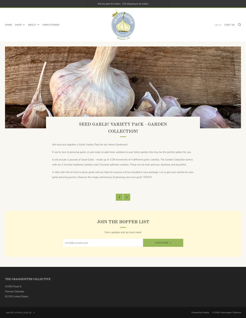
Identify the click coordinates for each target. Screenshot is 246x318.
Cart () (229, 24)
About (32, 24)
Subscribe (161, 242)
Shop (18, 24)
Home (8, 24)
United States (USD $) (19, 312)
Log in (217, 25)
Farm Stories (51, 24)
